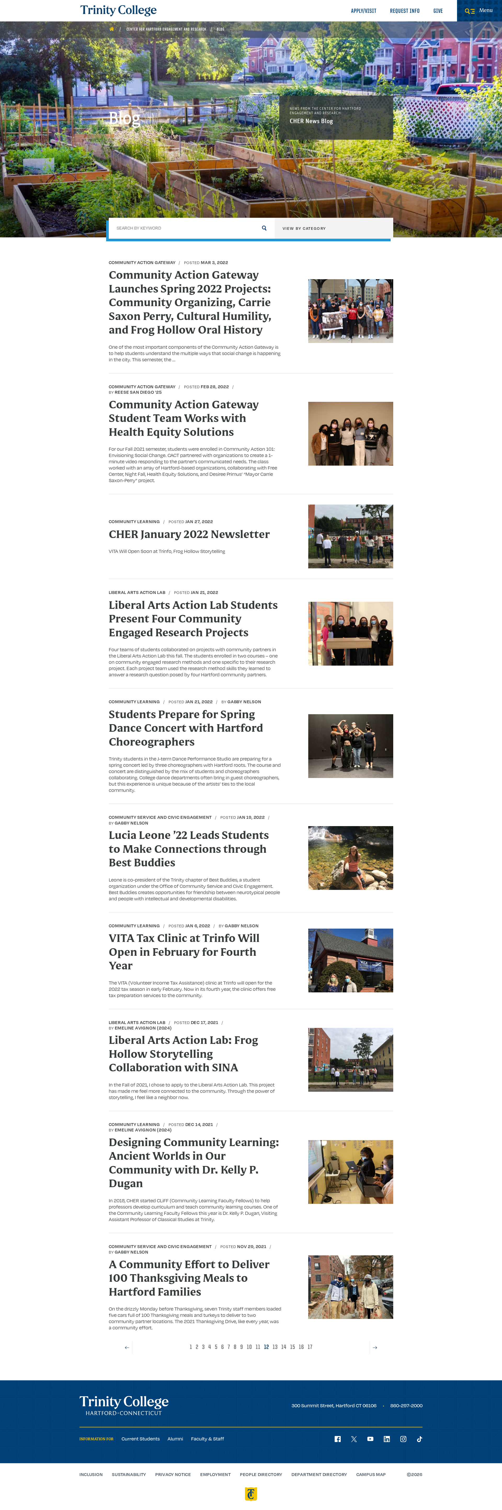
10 (249, 1347)
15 (292, 1347)
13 (275, 1347)
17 (310, 1347)
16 (301, 1347)
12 (266, 1347)
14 (284, 1347)
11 (258, 1347)
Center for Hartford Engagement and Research (166, 29)
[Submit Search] (264, 228)
